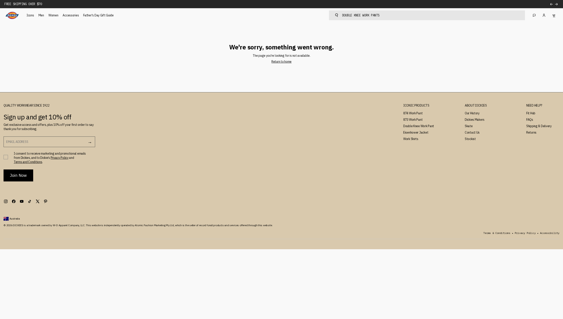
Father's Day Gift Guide (98, 15)
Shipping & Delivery (539, 126)
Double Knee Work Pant (418, 126)
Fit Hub (530, 113)
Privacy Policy (60, 158)
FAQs (529, 120)
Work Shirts (410, 139)
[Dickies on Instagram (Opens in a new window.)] (6, 201)
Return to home (281, 62)
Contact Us (472, 132)
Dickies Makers (474, 120)
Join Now (18, 175)
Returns (531, 132)
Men (41, 15)
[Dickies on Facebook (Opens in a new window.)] (14, 201)
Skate (469, 126)
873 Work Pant (413, 120)
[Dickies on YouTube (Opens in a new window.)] (21, 201)
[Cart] (554, 15)
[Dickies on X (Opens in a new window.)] (37, 201)
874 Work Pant (413, 113)
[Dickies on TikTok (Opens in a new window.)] (29, 201)
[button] (416, 105)
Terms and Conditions (28, 162)
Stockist (470, 139)
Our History (472, 113)
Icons (30, 15)
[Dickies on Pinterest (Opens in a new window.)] (45, 201)
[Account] (544, 15)
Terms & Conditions (496, 233)
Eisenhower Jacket (415, 132)
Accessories (71, 15)
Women (53, 15)
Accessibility (549, 233)
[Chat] (534, 15)
